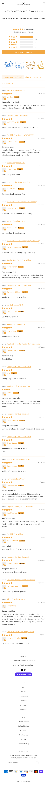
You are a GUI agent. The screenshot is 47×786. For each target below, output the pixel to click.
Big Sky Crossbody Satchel (17, 221)
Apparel (23, 705)
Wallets (23, 692)
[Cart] (44, 3)
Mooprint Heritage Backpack (18, 414)
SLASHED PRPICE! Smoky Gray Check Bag (23, 241)
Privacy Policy (23, 744)
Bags (23, 687)
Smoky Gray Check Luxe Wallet (19, 260)
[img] (23, 29)
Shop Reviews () (33, 77)
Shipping (23, 730)
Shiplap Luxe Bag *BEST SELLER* (20, 506)
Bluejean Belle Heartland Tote (18, 386)
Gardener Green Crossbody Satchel (20, 631)
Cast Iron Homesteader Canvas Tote (21, 580)
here (32, 665)
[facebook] (22, 670)
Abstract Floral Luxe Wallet (17, 115)
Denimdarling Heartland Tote (18, 182)
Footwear (23, 700)
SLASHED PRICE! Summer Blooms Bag (22, 202)
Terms (23, 739)
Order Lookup (23, 722)
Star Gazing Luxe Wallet (16, 163)
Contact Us (23, 735)
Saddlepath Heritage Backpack (19, 459)
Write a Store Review (23, 52)
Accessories (23, 696)
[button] (13, 37)
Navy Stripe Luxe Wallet (16, 90)
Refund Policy (23, 726)
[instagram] (25, 670)
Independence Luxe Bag (16, 324)
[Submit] (37, 762)
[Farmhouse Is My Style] (23, 3)
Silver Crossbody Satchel (16, 599)
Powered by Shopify (23, 781)
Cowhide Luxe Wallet (15, 305)
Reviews (23, 709)
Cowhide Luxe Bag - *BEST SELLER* (21, 135)
